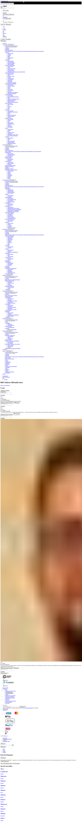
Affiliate (6, 694)
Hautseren (10, 299)
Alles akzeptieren (16, 763)
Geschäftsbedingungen (7, 739)
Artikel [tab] (4, 751)
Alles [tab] (4, 749)
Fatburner (7, 222)
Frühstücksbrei (10, 57)
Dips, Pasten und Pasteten (12, 135)
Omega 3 (9, 259)
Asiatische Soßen (11, 132)
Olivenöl (6, 379)
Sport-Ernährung (6, 180)
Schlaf (6, 365)
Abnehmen (7, 363)
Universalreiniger (11, 327)
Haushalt (4, 318)
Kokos (9, 178)
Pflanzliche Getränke (12, 143)
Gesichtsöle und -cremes (12, 300)
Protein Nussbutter (11, 63)
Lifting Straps (10, 346)
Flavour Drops (10, 90)
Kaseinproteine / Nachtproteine (13, 210)
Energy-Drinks (10, 193)
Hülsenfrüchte (10, 122)
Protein (4, 144)
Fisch (9, 114)
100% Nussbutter (11, 62)
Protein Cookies (11, 216)
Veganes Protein (8, 157)
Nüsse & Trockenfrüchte (10, 65)
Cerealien (7, 52)
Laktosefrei (25, 51)
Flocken (9, 54)
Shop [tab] (4, 750)
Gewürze (9, 91)
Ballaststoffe (10, 271)
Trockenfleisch (10, 79)
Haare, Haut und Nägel (9, 358)
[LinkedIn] (5, 733)
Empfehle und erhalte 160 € (10, 691)
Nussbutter (7, 59)
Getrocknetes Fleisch (12, 218)
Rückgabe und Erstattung (10, 697)
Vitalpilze (9, 247)
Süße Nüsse (10, 80)
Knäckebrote (10, 127)
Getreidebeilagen (11, 123)
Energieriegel (10, 215)
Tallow (15, 295)
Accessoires (7, 289)
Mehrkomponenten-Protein (10, 165)
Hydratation (7, 372)
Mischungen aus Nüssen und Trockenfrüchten (16, 71)
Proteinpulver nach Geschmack (11, 169)
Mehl (9, 97)
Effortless (18, 279)
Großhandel (7, 698)
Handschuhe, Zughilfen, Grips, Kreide (12, 344)
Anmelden (2, 395)
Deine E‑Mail (5, 706)
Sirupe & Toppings (11, 85)
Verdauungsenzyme (11, 272)
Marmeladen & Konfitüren (13, 92)
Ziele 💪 (4, 351)
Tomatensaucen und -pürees (13, 134)
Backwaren (10, 125)
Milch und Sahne (11, 101)
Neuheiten (7, 49)
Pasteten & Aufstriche (12, 115)
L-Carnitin (10, 225)
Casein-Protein (8, 161)
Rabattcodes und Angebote (10, 695)
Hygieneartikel (8, 310)
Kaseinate (9, 164)
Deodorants (10, 306)
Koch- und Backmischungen (13, 96)
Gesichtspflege (8, 297)
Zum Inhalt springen (4, 1)
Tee (8, 140)
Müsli (9, 56)
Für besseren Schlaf (9, 273)
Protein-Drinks (10, 190)
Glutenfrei (20, 51)
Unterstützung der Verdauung (10, 268)
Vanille (9, 173)
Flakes (9, 58)
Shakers (9, 337)
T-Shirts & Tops (11, 282)
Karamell (9, 174)
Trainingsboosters (8, 197)
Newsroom (7, 703)
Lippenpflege (10, 301)
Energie (6, 370)
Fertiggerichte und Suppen (13, 111)
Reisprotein (10, 160)
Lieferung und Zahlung (9, 696)
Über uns (7, 699)
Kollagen (7, 167)
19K (7, 731)
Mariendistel (10, 264)
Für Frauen (7, 266)
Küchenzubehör (8, 339)
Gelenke (6, 248)
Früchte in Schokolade (12, 82)
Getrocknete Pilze (11, 70)
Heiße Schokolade (11, 141)
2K (7, 732)
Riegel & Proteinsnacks (9, 212)
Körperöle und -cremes (12, 309)
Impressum (5, 738)
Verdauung (7, 364)
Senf (8, 131)
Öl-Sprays (10, 106)
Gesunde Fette (8, 257)
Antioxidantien (8, 261)
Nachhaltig (14, 279)
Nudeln (9, 120)
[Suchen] (1, 8)
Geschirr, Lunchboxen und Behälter (12, 340)
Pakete (4, 373)
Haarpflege (7, 311)
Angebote (5, 43)
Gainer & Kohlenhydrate (10, 219)
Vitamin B (10, 240)
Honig (9, 88)
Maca (9, 255)
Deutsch (4, 36)
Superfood (7, 245)
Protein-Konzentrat (11, 154)
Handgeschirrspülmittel (12, 329)
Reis (8, 121)
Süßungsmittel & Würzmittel (10, 83)
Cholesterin (7, 367)
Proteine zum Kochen (12, 100)
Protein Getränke (11, 142)
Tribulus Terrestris (11, 201)
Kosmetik (5, 290)
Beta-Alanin (10, 205)
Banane (9, 177)
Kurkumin (10, 265)
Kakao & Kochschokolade (13, 102)
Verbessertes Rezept (9, 50)
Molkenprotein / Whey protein (13, 208)
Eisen (9, 244)
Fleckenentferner (11, 325)
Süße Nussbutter (11, 64)
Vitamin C (10, 241)
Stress (6, 359)
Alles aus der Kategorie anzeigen (11, 45)
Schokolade (10, 81)
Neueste (7, 390)
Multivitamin (10, 239)
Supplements (5, 229)
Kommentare (17, 414)
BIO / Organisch (8, 51)
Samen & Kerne (11, 69)
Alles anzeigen (10, 53)
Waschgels (10, 324)
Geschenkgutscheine (9, 693)
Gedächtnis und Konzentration (11, 366)
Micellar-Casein (11, 163)
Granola (9, 55)
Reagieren (17, 402)
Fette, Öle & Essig (8, 103)
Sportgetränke (8, 188)
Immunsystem (8, 357)
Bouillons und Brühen (12, 93)
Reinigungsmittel (8, 326)
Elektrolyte (7, 187)
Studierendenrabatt (8, 692)
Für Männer (7, 267)
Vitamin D (10, 242)
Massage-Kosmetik (9, 296)
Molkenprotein (8, 152)
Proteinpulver (7, 206)
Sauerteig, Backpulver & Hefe (13, 98)
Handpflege (10, 308)
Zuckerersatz (10, 89)
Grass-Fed (14, 51)
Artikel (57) (5, 688)
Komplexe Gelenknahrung (13, 252)
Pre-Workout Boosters (12, 199)
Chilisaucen (10, 133)
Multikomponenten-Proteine (13, 211)
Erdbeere (9, 176)
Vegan (17, 51)
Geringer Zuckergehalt (39, 51)
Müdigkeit (7, 369)
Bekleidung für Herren (9, 286)
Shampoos (10, 313)
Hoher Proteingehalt (31, 51)
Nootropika (7, 260)
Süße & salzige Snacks (9, 72)
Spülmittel (7, 328)
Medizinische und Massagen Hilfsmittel (12, 348)
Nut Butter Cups (11, 78)
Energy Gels (10, 221)
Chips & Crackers (11, 76)
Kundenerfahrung (8, 702)
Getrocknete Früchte (11, 68)
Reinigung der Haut (11, 303)
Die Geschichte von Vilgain (10, 701)
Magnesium (10, 238)
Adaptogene (7, 253)
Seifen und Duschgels (12, 307)
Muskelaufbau (8, 362)
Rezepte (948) (5, 687)
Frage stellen (3, 391)
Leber (6, 368)
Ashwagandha (10, 256)
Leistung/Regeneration (9, 371)
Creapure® (10, 196)
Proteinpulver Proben (9, 168)
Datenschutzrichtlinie (29, 707)
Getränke (7, 136)
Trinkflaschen (10, 338)
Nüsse (9, 67)
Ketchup (9, 130)
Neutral (9, 172)
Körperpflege (7, 304)
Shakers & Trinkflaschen (10, 335)
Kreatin (6, 194)
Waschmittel (7, 323)
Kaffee (9, 138)
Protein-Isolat (10, 155)
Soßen (6, 128)
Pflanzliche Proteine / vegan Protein (14, 209)
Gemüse (9, 117)
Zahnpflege (7, 317)
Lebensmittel (5, 44)
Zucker (9, 87)
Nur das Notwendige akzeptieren (6, 763)
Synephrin (10, 226)
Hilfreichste (3, 390)
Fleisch (9, 113)
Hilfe (6, 690)
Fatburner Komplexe (12, 227)
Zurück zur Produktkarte (5, 385)
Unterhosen (10, 285)
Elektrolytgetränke (11, 192)
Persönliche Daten (6, 741)
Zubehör (4, 331)
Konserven (7, 109)
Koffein (9, 224)
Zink (8, 243)
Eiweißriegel (10, 214)
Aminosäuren (7, 202)
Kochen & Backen (8, 94)
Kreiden (9, 347)
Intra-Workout (10, 200)
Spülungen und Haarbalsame (13, 314)
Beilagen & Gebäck (9, 118)
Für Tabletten (10, 343)
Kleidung (5, 275)
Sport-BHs (10, 281)
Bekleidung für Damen (9, 280)
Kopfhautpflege (11, 316)
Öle (8, 105)
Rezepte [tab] (4, 752)
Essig (9, 108)
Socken (9, 284)
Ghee (9, 107)
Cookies (9, 77)
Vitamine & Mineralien (9, 235)
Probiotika (10, 270)
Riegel (9, 75)
